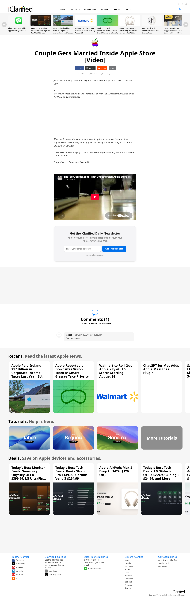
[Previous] (4, 24)
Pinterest (20, 567)
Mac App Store (55, 574)
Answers (128, 575)
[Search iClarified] (180, 9)
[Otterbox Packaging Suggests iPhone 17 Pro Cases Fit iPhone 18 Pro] (174, 25)
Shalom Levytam (107, 74)
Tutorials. (18, 421)
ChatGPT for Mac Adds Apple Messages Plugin (17, 29)
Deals (127, 572)
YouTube (19, 574)
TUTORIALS (74, 9)
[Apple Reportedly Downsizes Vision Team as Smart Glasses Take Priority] (107, 25)
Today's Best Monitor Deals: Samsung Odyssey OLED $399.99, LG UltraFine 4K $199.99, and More (40, 33)
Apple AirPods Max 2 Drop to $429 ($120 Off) (115, 471)
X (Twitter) (20, 563)
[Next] (185, 24)
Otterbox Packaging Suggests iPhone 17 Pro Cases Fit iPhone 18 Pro (173, 30)
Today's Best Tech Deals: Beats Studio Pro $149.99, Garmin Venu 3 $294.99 (71, 473)
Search (128, 588)
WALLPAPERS (90, 9)
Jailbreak (128, 582)
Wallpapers (130, 566)
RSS (17, 578)
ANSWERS (105, 9)
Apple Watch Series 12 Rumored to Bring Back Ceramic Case (150, 30)
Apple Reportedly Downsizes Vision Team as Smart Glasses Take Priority (107, 30)
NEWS (62, 9)
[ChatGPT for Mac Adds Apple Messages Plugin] (18, 25)
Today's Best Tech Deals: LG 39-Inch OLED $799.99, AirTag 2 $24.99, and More (161, 473)
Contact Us (163, 566)
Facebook (20, 560)
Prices (127, 569)
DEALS (128, 9)
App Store (53, 571)
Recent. (16, 356)
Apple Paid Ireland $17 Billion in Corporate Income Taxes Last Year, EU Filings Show (63, 31)
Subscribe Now (94, 568)
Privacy (181, 595)
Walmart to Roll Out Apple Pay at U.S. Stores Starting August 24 (85, 30)
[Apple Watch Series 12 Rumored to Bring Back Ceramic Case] (152, 25)
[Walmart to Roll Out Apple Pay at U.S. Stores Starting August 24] (85, 25)
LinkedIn (19, 571)
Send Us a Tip (164, 563)
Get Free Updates (114, 248)
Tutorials (128, 563)
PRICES (117, 9)
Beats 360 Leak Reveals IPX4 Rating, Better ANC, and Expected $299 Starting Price (128, 31)
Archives (128, 585)
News (127, 560)
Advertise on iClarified (167, 560)
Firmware (129, 578)
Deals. (14, 458)
